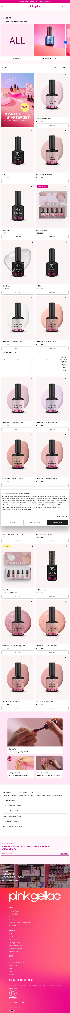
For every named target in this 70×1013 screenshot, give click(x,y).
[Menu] (2, 6)
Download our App (15, 949)
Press (11, 969)
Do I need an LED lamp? (11, 821)
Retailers (12, 974)
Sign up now (64, 853)
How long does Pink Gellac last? (13, 811)
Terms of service (32, 985)
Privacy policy (23, 985)
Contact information (55, 985)
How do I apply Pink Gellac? (12, 816)
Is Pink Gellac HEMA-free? (12, 806)
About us (12, 960)
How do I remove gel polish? (12, 826)
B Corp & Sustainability (17, 963)
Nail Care (12, 920)
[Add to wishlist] (66, 75)
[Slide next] (65, 42)
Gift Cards (12, 926)
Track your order (14, 943)
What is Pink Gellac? (9, 800)
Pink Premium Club (15, 946)
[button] (64, 67)
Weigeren (13, 522)
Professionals (14, 951)
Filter (5, 67)
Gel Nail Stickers (14, 914)
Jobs (10, 972)
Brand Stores (13, 966)
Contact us (13, 937)
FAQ (10, 934)
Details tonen (60, 516)
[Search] (6, 6)
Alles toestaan (57, 522)
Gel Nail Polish (14, 911)
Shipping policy (43, 985)
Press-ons (12, 917)
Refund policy (13, 985)
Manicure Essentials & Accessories (20, 923)
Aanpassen (34, 522)
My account (13, 940)
